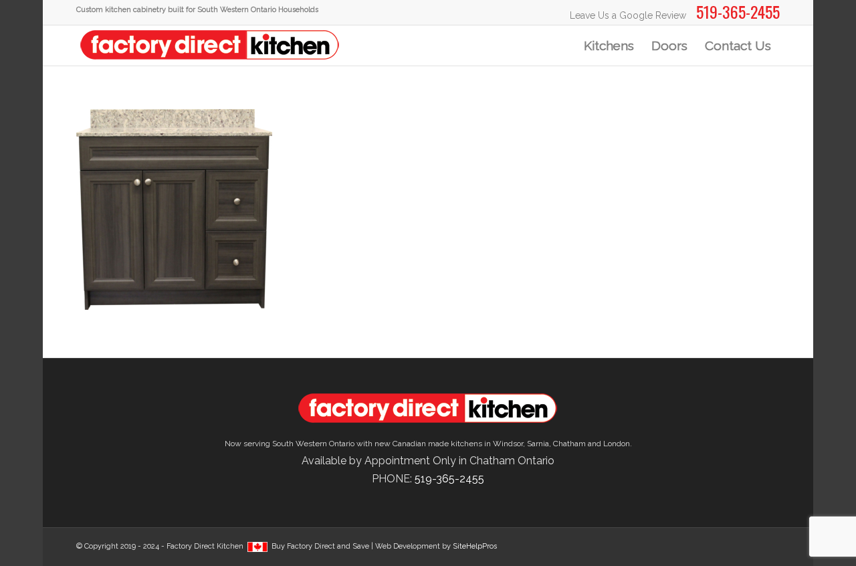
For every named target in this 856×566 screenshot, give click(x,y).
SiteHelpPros (475, 546)
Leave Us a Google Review (628, 15)
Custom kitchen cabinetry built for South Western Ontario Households (197, 9)
